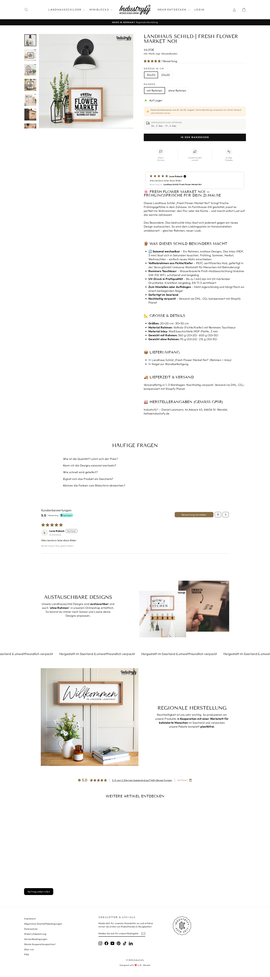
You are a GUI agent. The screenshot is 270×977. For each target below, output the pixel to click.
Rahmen (149, 84)
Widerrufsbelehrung (35, 933)
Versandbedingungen (35, 939)
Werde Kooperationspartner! (40, 944)
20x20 (165, 75)
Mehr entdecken (172, 9)
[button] (152, 61)
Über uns (29, 949)
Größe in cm (154, 68)
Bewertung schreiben (194, 514)
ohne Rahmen (177, 90)
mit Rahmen (154, 90)
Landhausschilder (65, 9)
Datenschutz (31, 928)
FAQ (26, 954)
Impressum (30, 918)
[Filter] (218, 514)
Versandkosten (169, 53)
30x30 (151, 75)
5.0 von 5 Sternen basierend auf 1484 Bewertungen (142, 780)
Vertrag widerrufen (38, 891)
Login (199, 9)
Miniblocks (100, 9)
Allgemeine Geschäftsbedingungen (43, 923)
